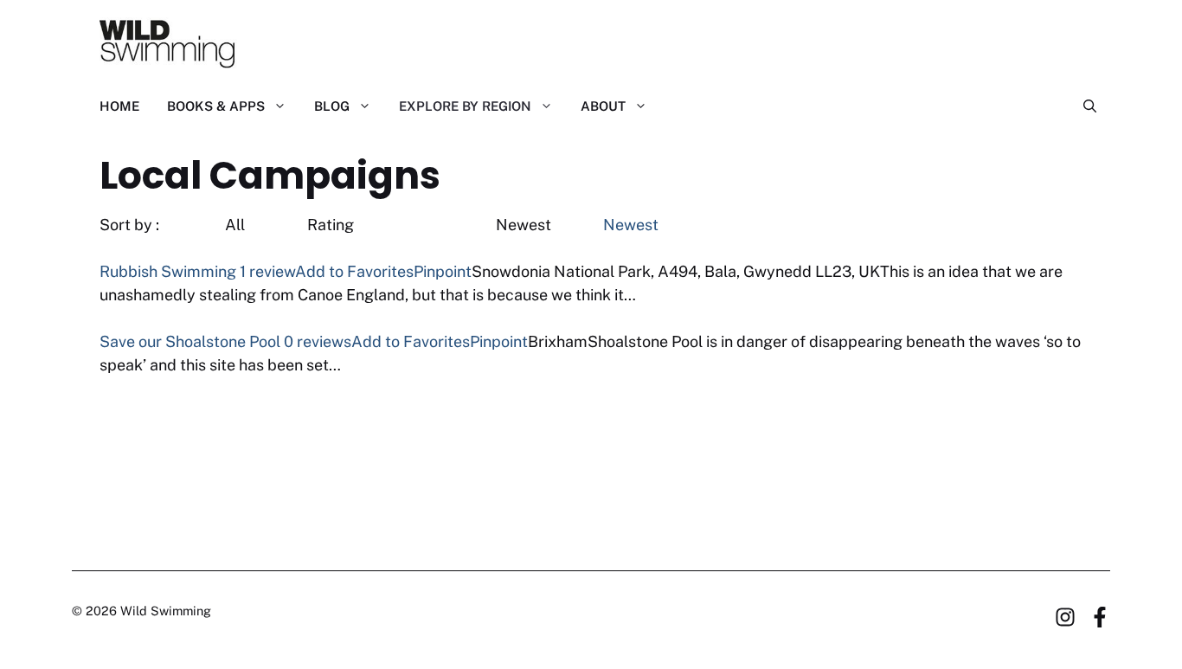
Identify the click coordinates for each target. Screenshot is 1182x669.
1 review (267, 271)
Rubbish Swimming (168, 271)
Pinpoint (443, 271)
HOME (119, 106)
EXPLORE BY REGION (465, 106)
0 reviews (317, 341)
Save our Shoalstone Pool (190, 341)
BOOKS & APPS (216, 106)
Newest (629, 224)
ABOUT (603, 106)
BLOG (332, 106)
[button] (1083, 106)
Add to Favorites (354, 271)
